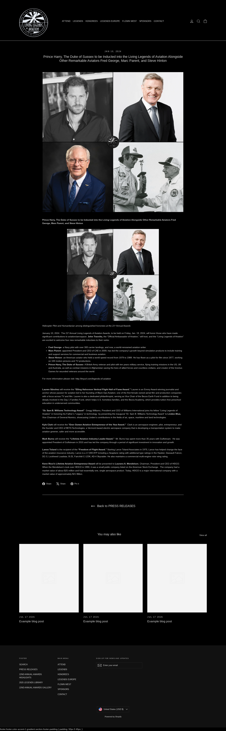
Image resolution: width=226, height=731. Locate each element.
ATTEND (66, 21)
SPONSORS (145, 21)
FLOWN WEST (129, 21)
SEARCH (23, 664)
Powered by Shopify (113, 717)
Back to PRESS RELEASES (115, 506)
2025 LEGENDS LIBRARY (31, 682)
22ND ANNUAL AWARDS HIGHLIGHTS (30, 676)
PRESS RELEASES (28, 669)
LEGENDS (78, 21)
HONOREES (91, 21)
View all (203, 535)
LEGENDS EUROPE (110, 21)
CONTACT (159, 21)
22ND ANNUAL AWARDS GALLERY (35, 687)
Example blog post (31, 621)
